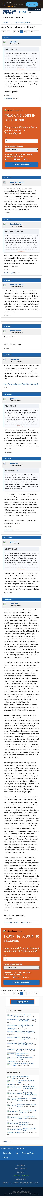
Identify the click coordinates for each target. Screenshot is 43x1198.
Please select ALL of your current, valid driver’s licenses (19, 156)
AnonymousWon (26, 1033)
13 (21, 32)
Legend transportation (28, 1031)
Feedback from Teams (25, 1043)
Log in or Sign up (34, 9)
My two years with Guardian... (23, 1015)
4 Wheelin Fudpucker (30, 1088)
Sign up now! (22, 1002)
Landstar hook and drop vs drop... (24, 1063)
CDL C (27, 159)
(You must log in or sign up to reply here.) (14, 990)
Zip (6, 138)
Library (20, 1172)
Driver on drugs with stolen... (21, 1076)
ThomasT (19, 1051)
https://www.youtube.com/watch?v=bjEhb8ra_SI (21, 384)
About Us (21, 1165)
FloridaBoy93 (11, 1029)
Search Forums (8, 18)
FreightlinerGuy (16, 224)
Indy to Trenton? (24, 1123)
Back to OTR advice (22, 1053)
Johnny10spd (23, 1112)
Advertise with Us (20, 1176)
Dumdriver (14, 463)
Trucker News (20, 1169)
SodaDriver (14, 359)
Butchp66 (19, 1055)
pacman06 (14, 399)
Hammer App (20, 1179)
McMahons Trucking (13, 1132)
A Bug (16, 1016)
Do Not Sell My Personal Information (20, 1183)
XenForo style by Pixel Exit (21, 1191)
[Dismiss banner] (40, 4)
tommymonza (15, 331)
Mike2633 (25, 922)
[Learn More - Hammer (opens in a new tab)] (21, 4)
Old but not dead (28, 1086)
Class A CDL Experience (14, 146)
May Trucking (27, 1093)
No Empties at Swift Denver (27, 1019)
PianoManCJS (23, 1021)
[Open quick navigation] (38, 22)
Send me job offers (21, 164)
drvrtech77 (20, 1100)
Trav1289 (14, 604)
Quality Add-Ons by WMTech (21, 1192)
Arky (14, 1065)
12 (18, 32)
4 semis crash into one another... (27, 1099)
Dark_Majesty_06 (17, 182)
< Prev (4, 32)
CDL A (8, 159)
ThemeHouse (34, 1194)
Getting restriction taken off (27, 1111)
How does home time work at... (26, 1049)
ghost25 (13, 42)
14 (25, 32)
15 (28, 32)
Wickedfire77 (22, 1045)
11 (15, 32)
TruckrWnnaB (8, 98)
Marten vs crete (25, 1037)
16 (32, 32)
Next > (36, 32)
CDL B (18, 159)
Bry (13, 1078)
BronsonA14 (11, 1084)
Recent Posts (19, 18)
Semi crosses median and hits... (27, 1105)
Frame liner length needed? (26, 1117)
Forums (22, 12)
